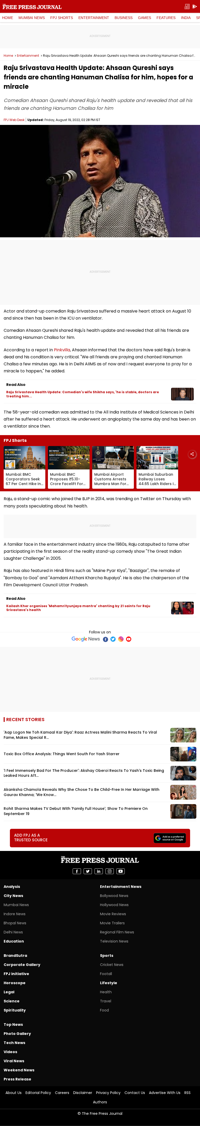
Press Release (17, 1079)
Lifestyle (108, 982)
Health (106, 992)
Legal (9, 992)
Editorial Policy (38, 1092)
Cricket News (111, 964)
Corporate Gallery (22, 964)
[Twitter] (113, 639)
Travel (105, 1001)
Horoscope (15, 982)
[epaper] (187, 6)
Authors (100, 1102)
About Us (13, 1092)
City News (13, 895)
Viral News (14, 1061)
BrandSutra (15, 955)
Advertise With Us (164, 1092)
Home (7, 18)
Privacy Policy (108, 1092)
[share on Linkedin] (99, 871)
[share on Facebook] (77, 871)
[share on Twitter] (88, 871)
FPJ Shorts (61, 18)
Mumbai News (31, 18)
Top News (13, 1024)
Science (12, 1001)
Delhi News (13, 932)
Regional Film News (117, 932)
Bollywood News (114, 895)
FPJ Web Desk (14, 120)
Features (166, 18)
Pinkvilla (62, 350)
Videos (10, 1051)
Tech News (14, 1042)
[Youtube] (128, 639)
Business (124, 18)
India (186, 18)
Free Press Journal (32, 6)
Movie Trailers (112, 923)
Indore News (15, 914)
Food (104, 1010)
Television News (114, 941)
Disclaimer (82, 1092)
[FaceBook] (105, 639)
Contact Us (134, 1092)
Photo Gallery (17, 1033)
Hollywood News (114, 904)
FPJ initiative (16, 973)
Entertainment (93, 18)
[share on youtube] (120, 871)
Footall (106, 973)
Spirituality (15, 1010)
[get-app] (194, 6)
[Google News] (86, 639)
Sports (106, 955)
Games (144, 18)
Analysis (12, 886)
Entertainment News (120, 886)
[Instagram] (120, 639)
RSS (187, 1092)
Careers (62, 1092)
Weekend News (19, 1070)
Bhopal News (15, 923)
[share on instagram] (109, 871)
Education (14, 941)
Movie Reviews (113, 914)
